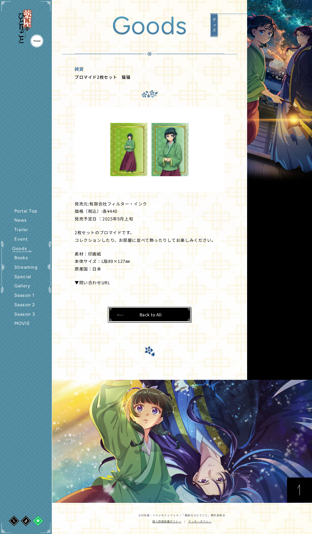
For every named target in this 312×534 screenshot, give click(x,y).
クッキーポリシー (199, 521)
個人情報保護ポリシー (166, 521)
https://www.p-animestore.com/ (108, 290)
